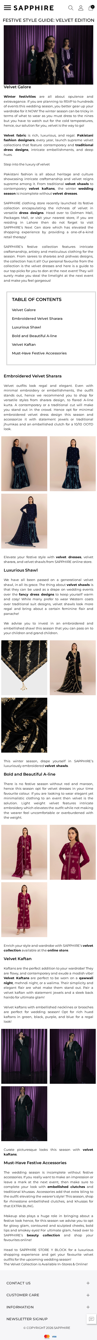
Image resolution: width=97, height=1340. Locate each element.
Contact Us (18, 1283)
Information (20, 1307)
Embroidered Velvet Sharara (37, 318)
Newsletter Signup (27, 1319)
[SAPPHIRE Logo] (33, 7)
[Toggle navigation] (7, 7)
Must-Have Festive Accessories (39, 353)
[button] (70, 7)
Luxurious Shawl (26, 327)
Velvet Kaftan (24, 344)
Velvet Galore (24, 310)
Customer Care (22, 1295)
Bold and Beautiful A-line (34, 336)
